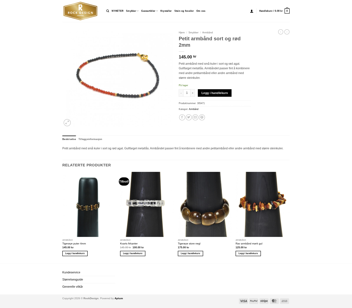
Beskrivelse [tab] (69, 139)
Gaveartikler (148, 11)
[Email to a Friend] (195, 117)
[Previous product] (286, 31)
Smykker (131, 11)
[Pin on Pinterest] (202, 117)
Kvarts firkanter (129, 243)
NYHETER (117, 11)
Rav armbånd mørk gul (249, 243)
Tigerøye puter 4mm (74, 243)
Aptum (119, 298)
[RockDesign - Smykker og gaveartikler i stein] (81, 11)
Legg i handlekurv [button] (75, 253)
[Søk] (107, 11)
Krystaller (166, 11)
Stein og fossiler (184, 11)
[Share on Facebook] (182, 117)
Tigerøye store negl (189, 243)
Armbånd (207, 32)
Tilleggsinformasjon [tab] (90, 139)
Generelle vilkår (72, 286)
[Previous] (62, 217)
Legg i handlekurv (214, 93)
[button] (252, 11)
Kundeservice (71, 272)
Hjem (182, 32)
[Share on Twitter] (189, 117)
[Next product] (280, 31)
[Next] (289, 217)
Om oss (201, 11)
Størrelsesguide (72, 279)
